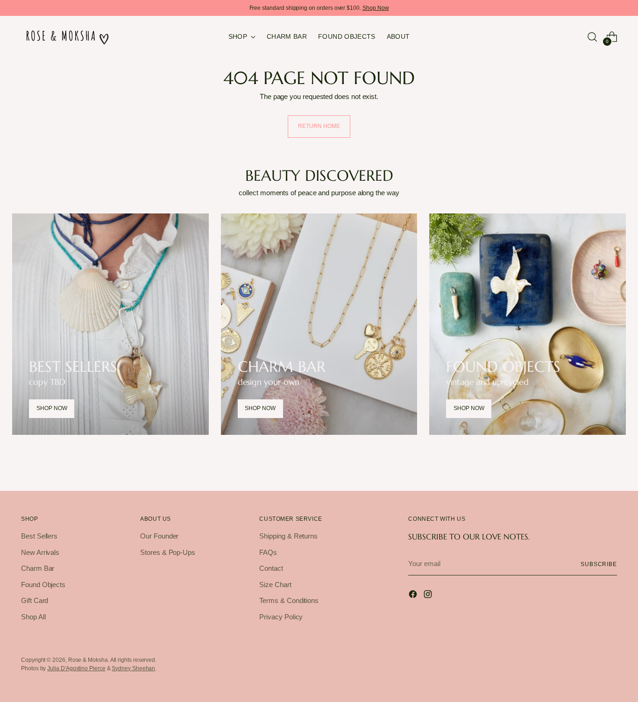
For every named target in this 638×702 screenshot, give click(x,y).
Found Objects (43, 585)
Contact (271, 568)
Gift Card (34, 600)
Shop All (33, 617)
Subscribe (599, 564)
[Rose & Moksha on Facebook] (413, 595)
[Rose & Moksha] (67, 36)
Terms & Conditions (289, 600)
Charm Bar (37, 568)
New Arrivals (40, 552)
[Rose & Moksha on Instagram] (428, 595)
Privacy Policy (281, 617)
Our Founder (159, 536)
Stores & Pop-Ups (167, 552)
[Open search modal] (592, 37)
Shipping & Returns (288, 536)
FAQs (268, 552)
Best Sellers (39, 536)
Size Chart (275, 585)
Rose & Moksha (88, 660)
